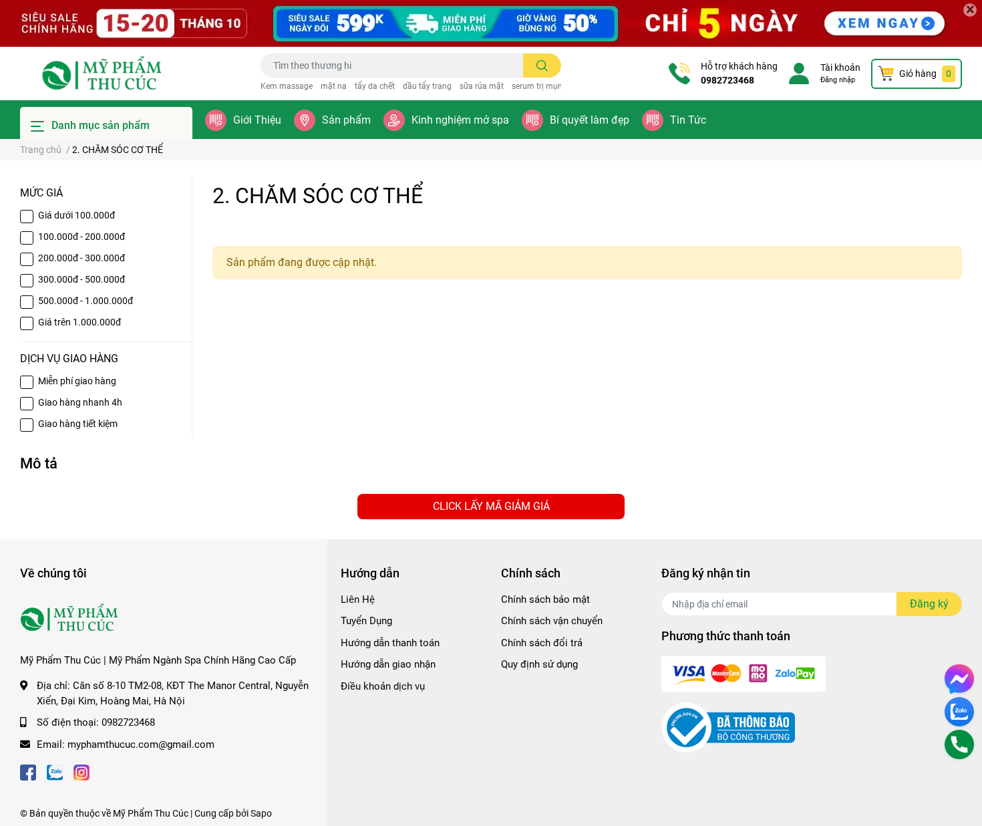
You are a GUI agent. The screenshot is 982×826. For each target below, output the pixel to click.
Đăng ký (929, 603)
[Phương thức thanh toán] (743, 673)
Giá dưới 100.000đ (76, 215)
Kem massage (287, 86)
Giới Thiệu (257, 120)
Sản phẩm (346, 120)
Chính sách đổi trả (542, 643)
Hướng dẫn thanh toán (390, 643)
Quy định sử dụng (539, 664)
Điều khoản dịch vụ (383, 686)
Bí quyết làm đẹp (589, 120)
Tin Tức (688, 120)
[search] (542, 65)
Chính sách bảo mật (545, 599)
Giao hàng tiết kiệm (78, 423)
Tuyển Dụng (366, 621)
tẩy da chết (375, 86)
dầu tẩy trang (427, 86)
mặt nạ (334, 86)
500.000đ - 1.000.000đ (85, 300)
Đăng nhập (837, 80)
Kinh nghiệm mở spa (460, 120)
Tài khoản (840, 67)
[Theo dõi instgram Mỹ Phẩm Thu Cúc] (81, 771)
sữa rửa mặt (482, 86)
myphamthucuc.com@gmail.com (140, 744)
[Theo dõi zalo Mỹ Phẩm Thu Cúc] (55, 771)
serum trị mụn (537, 86)
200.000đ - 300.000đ (81, 258)
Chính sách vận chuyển (552, 621)
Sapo (261, 813)
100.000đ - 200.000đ (81, 236)
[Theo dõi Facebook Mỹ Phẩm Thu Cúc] (28, 771)
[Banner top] (491, 23)
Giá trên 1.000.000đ (79, 322)
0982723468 (727, 80)
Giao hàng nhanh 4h (80, 402)
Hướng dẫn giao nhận (388, 664)
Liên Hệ (358, 599)
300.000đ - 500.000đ (81, 279)
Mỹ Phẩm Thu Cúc (150, 813)
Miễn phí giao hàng (77, 381)
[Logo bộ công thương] (728, 727)
